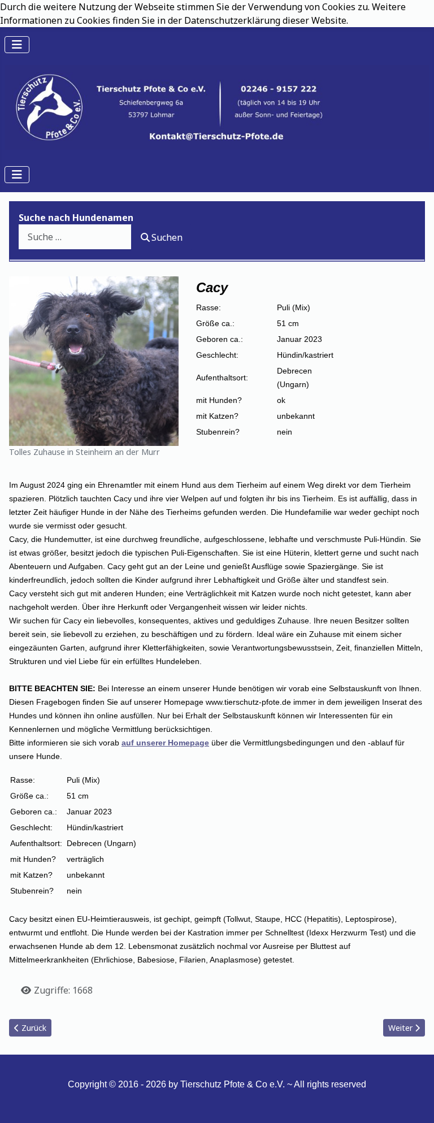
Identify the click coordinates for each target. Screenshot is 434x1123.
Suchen (167, 237)
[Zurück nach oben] (414, 1102)
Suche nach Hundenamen (76, 217)
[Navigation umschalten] (17, 44)
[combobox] (75, 236)
